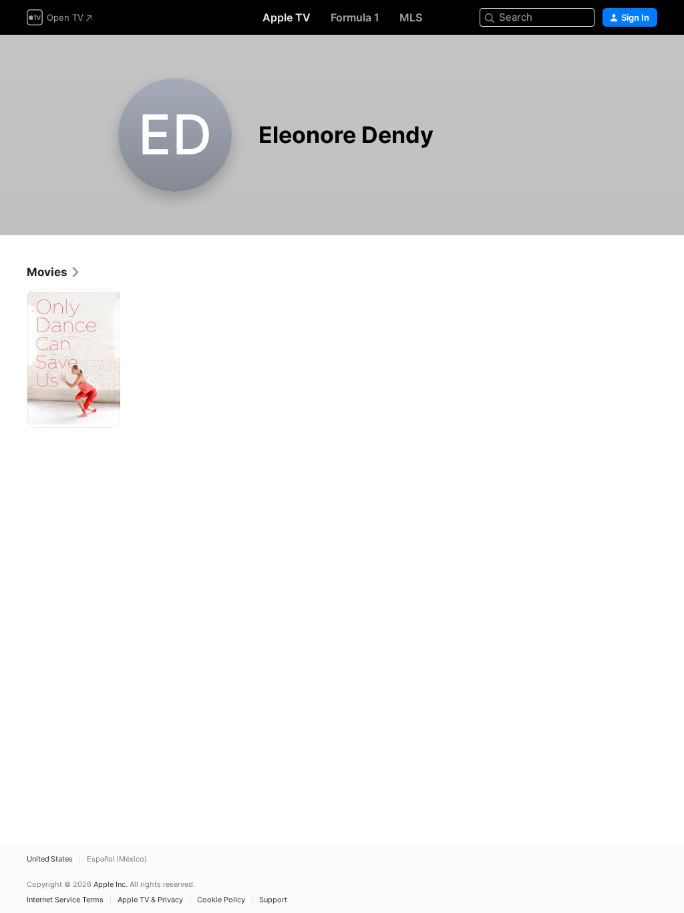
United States (50, 859)
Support (273, 900)
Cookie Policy (221, 900)
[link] (54, 272)
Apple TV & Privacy (150, 900)
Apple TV (287, 17)
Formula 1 (355, 17)
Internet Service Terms (65, 900)
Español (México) (117, 859)
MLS (410, 17)
